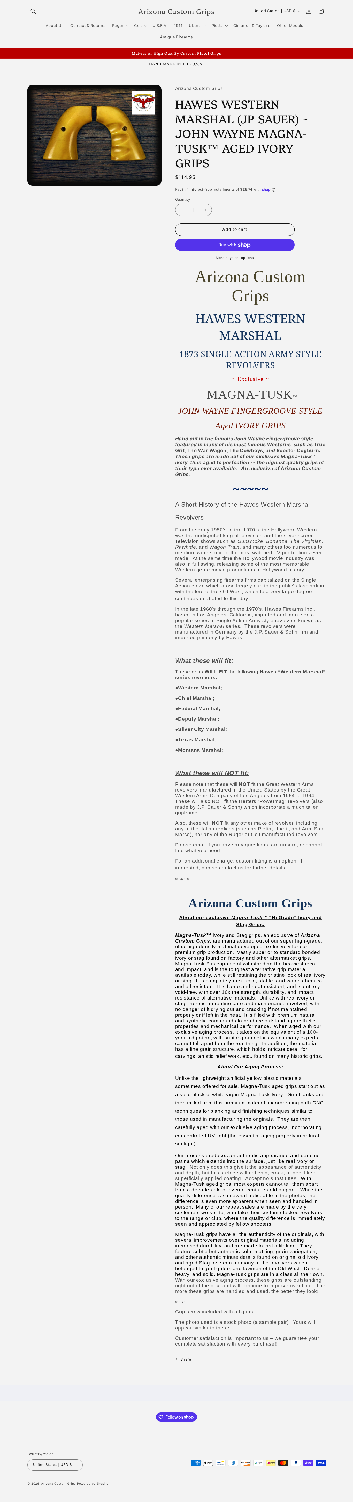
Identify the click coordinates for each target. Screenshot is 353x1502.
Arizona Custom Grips (58, 1483)
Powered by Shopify (92, 1483)
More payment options (235, 258)
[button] (33, 11)
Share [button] (185, 1359)
